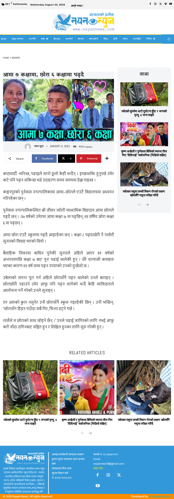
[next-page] (146, 205)
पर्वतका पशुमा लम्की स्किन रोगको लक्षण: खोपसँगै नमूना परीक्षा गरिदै (144, 193)
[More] (106, 158)
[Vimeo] (165, 4)
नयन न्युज (39, 147)
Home (6, 57)
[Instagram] (155, 4)
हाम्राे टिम (98, 468)
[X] (160, 4)
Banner (16, 57)
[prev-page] (140, 205)
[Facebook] (150, 4)
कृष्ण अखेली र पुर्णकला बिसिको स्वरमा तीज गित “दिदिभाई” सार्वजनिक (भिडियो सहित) (144, 153)
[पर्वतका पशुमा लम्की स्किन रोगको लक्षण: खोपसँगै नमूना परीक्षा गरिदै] (144, 174)
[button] (169, 39)
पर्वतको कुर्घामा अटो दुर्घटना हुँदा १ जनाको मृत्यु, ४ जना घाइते (144, 113)
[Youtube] (170, 4)
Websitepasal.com (160, 496)
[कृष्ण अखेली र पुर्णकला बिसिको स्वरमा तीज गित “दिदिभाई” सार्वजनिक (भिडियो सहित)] (144, 134)
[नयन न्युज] (29, 146)
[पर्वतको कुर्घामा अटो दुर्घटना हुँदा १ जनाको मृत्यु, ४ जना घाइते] (144, 94)
